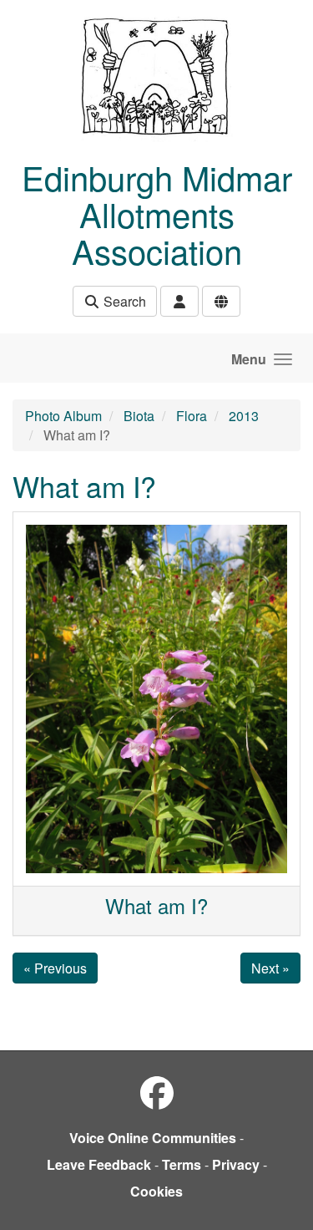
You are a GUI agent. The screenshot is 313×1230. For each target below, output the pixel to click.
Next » (270, 968)
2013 (244, 415)
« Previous (55, 968)
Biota (139, 415)
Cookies (156, 1191)
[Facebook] (157, 1092)
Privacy (236, 1164)
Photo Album (63, 415)
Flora (191, 415)
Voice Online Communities (152, 1137)
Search (123, 301)
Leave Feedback (99, 1164)
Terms (181, 1164)
